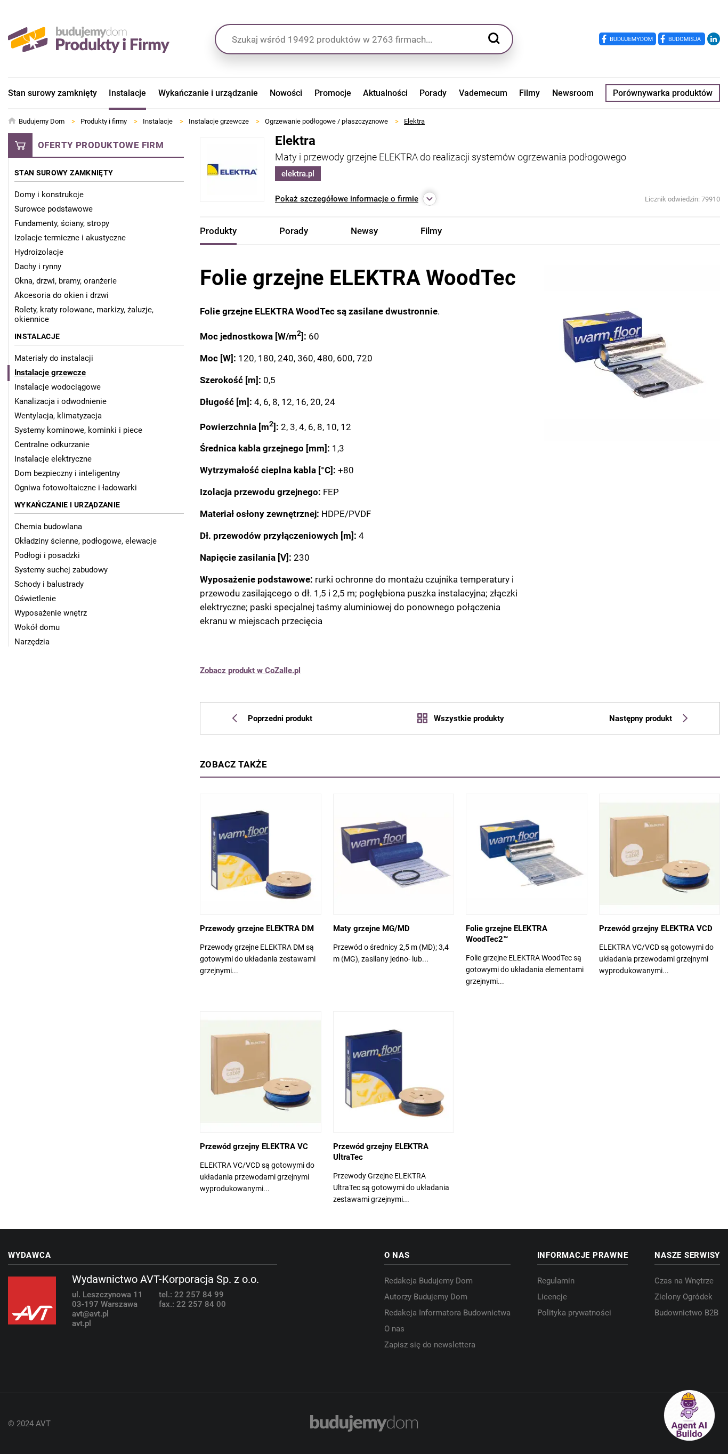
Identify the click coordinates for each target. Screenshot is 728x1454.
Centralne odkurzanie (52, 444)
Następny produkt (640, 718)
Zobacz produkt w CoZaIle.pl (250, 670)
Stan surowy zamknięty (52, 93)
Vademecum (483, 93)
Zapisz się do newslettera (429, 1345)
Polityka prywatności (574, 1313)
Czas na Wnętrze (684, 1281)
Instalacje (127, 93)
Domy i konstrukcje (49, 194)
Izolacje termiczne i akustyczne (70, 238)
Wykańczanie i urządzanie (208, 93)
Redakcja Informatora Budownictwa (447, 1313)
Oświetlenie (35, 598)
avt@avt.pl (90, 1314)
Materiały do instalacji (53, 358)
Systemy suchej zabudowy (61, 570)
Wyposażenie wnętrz (50, 613)
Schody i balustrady (49, 584)
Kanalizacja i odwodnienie (60, 401)
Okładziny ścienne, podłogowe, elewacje (85, 541)
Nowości (286, 93)
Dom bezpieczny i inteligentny (67, 473)
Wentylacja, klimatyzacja (58, 416)
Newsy (364, 230)
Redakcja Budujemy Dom (428, 1281)
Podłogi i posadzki (47, 555)
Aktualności (385, 93)
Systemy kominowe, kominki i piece (78, 430)
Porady (433, 93)
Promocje (332, 93)
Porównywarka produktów (663, 93)
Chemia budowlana (48, 526)
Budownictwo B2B (686, 1313)
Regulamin (556, 1281)
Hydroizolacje (38, 252)
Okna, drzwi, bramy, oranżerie (65, 281)
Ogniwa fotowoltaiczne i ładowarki (75, 487)
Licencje (552, 1297)
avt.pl (81, 1323)
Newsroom (573, 93)
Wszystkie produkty (469, 718)
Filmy (529, 93)
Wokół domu (37, 627)
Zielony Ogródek (683, 1297)
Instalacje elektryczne (53, 459)
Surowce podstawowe (53, 209)
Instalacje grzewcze (50, 372)
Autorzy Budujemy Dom (425, 1297)
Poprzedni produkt (280, 718)
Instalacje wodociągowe (57, 387)
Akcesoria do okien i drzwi (61, 295)
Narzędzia (32, 642)
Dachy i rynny (37, 266)
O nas (394, 1329)
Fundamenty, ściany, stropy (61, 223)
